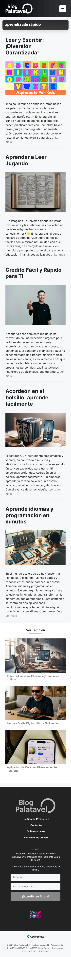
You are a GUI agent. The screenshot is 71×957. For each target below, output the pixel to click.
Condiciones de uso (36, 837)
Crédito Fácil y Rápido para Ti (33, 273)
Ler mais (60, 254)
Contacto (36, 825)
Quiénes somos (36, 831)
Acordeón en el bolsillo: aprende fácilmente (26, 397)
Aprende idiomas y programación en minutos (29, 515)
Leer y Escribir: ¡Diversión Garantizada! (24, 46)
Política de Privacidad (36, 819)
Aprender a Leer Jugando (26, 160)
